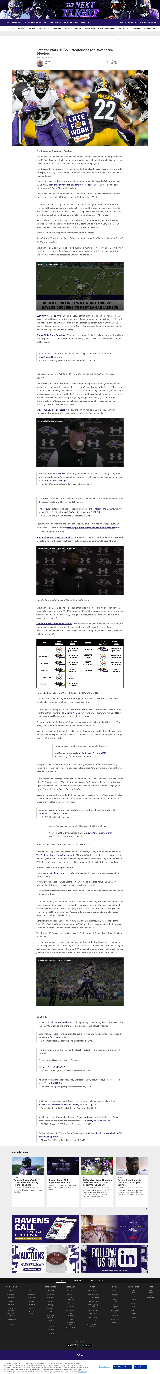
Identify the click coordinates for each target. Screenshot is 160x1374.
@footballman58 (113, 1133)
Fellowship (11, 1301)
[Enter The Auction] (45, 1259)
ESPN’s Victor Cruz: (46, 315)
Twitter (133, 1306)
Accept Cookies (140, 1367)
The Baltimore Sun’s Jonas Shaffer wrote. (56, 855)
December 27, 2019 (85, 360)
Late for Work (50, 1297)
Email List (133, 1296)
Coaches (31, 1301)
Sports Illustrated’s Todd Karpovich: (54, 537)
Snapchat (133, 1313)
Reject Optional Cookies (122, 1367)
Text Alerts (93, 1320)
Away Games (93, 1313)
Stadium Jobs (11, 1304)
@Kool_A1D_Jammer (49, 1104)
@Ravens (47, 508)
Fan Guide (115, 1315)
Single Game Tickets (93, 1301)
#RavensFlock (66, 1104)
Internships (11, 1297)
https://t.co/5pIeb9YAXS (50, 1136)
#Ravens (47, 1049)
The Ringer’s (42, 872)
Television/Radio (70, 1328)
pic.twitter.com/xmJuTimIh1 (99, 832)
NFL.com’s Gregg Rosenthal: (51, 409)
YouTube (133, 1317)
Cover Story (50, 1301)
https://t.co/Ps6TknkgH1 (56, 480)
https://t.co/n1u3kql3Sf (84, 1104)
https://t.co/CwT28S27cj (55, 1067)
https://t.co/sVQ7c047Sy (56, 1037)
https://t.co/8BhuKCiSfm (50, 357)
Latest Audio (70, 1294)
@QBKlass (64, 473)
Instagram (133, 1310)
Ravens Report (70, 1310)
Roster (31, 1290)
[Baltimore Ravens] (80, 1355)
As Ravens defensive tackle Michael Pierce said (69, 184)
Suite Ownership (93, 1310)
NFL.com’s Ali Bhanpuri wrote (76, 712)
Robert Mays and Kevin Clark (62, 872)
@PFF (90, 1049)
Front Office (31, 1304)
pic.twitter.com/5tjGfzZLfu (88, 512)
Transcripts (50, 1329)
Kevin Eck (48, 61)
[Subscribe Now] (45, 1229)
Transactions (31, 1294)
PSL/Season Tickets (93, 1297)
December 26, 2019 (82, 483)
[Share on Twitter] (112, 63)
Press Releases (50, 1326)
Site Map (11, 1324)
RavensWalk (115, 1322)
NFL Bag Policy (115, 1319)
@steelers (97, 508)
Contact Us (11, 1290)
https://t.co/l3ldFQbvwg (98, 1120)
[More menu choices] (88, 22)
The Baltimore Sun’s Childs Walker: (54, 623)
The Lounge (70, 1319)
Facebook (133, 1303)
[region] (80, 1367)
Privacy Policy (82, 1372)
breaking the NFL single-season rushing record (91, 528)
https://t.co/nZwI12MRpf (50, 1083)
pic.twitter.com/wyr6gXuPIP (92, 752)
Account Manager (93, 1294)
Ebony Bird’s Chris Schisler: (50, 335)
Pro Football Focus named (54, 1022)
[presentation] (147, 1209)
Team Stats (31, 1297)
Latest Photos (50, 1294)
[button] (80, 286)
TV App (133, 1299)
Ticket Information (93, 1290)
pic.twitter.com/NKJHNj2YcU (53, 813)
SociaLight (50, 1308)
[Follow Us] (114, 1259)
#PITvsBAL (70, 512)
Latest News (50, 1290)
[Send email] (116, 63)
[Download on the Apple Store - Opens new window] (72, 1345)
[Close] (156, 1367)
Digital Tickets (93, 1317)
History (31, 1308)
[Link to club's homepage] (6, 22)
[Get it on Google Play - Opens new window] (87, 1346)
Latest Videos (71, 1290)
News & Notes (50, 1312)
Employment (11, 1294)
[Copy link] (120, 62)
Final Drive (71, 1303)
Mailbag (50, 1304)
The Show (71, 1306)
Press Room (50, 1333)
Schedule (115, 1290)
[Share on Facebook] (107, 63)
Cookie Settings (104, 1367)
